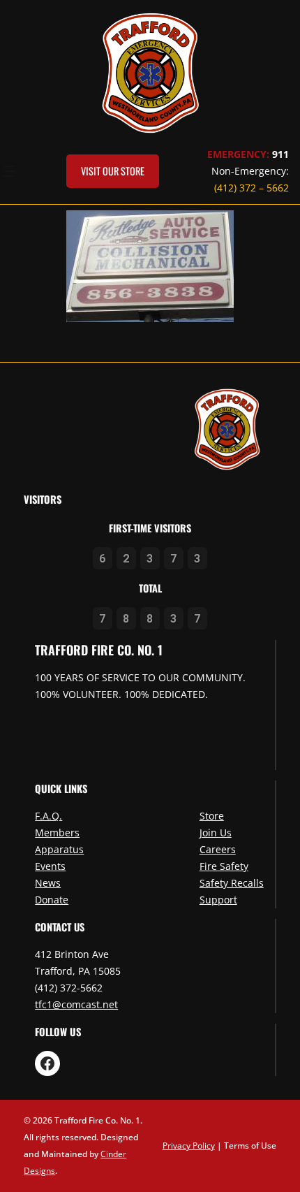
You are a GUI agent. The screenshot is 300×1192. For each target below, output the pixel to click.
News (48, 882)
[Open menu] (9, 171)
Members (57, 832)
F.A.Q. (48, 815)
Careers (218, 849)
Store (212, 815)
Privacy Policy (189, 1145)
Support (218, 899)
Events (50, 866)
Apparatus (59, 849)
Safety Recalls (232, 882)
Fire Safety (224, 866)
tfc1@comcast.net (76, 1004)
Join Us (216, 832)
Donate (51, 899)
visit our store (112, 170)
